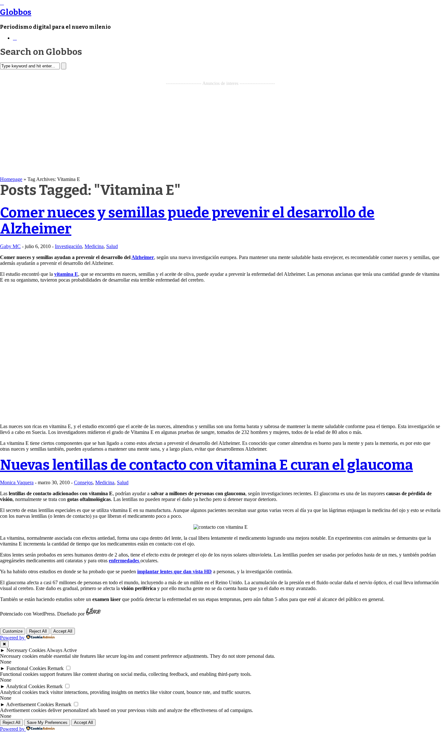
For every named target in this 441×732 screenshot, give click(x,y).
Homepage (11, 179)
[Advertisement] (220, 131)
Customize (13, 631)
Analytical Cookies (25, 686)
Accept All (62, 631)
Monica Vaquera (17, 482)
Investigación (68, 246)
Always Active (61, 650)
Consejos (83, 482)
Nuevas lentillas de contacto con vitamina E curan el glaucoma (206, 465)
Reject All (38, 631)
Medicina (94, 246)
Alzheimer (142, 257)
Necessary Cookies (26, 650)
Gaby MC (10, 246)
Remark (55, 668)
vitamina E (66, 274)
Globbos (15, 12)
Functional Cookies (26, 668)
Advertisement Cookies (30, 704)
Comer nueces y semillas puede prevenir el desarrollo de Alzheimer (187, 220)
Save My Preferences (47, 722)
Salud (112, 246)
